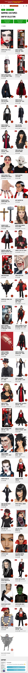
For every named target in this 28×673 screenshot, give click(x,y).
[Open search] (4, 5)
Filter (3, 26)
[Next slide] (25, 21)
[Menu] (1, 5)
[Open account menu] (23, 5)
